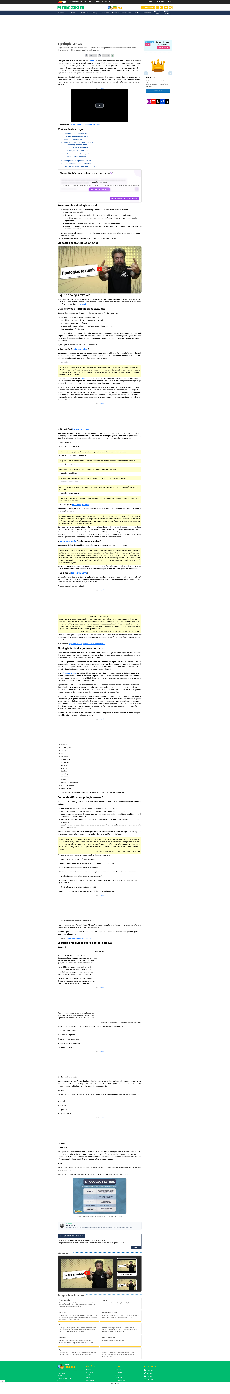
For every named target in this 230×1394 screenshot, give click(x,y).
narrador (84, 378)
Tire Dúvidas (119, 1372)
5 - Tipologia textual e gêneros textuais (76, 161)
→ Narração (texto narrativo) (76, 145)
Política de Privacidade (64, 1378)
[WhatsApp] (59, 7)
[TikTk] (167, 101)
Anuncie (60, 1376)
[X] (77, 7)
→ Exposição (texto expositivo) (76, 150)
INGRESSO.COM (74, 2)
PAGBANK (90, 2)
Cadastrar (89, 1370)
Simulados (118, 1375)
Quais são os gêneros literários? (79, 938)
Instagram (150, 1373)
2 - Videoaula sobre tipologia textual (75, 136)
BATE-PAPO (160, 2)
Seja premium (148, 8)
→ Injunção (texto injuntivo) (75, 156)
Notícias (88, 1375)
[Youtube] (73, 7)
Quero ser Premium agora (99, 189)
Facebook (149, 1370)
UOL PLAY (104, 2)
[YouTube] (153, 101)
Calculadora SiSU (120, 1380)
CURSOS (97, 2)
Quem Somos (61, 1373)
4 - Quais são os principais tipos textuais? (77, 142)
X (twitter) (150, 1379)
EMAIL (170, 2)
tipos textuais (81, 304)
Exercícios (118, 1370)
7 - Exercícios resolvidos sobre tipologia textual (79, 166)
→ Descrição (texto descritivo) (76, 147)
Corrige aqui (119, 1377)
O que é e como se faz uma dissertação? (84, 125)
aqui (102, 88)
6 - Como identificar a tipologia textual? (76, 163)
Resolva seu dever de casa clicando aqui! (124, 198)
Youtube (149, 1376)
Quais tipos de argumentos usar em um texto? (87, 644)
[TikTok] (64, 7)
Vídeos (88, 1377)
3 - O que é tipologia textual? (72, 139)
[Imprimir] (86, 55)
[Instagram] (68, 7)
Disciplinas (89, 1372)
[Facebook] (162, 101)
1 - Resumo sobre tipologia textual (74, 133)
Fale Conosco (90, 1380)
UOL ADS (110, 2)
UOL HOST (83, 2)
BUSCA (151, 2)
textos (91, 61)
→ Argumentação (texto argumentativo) (80, 153)
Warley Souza (70, 1225)
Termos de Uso (62, 1381)
